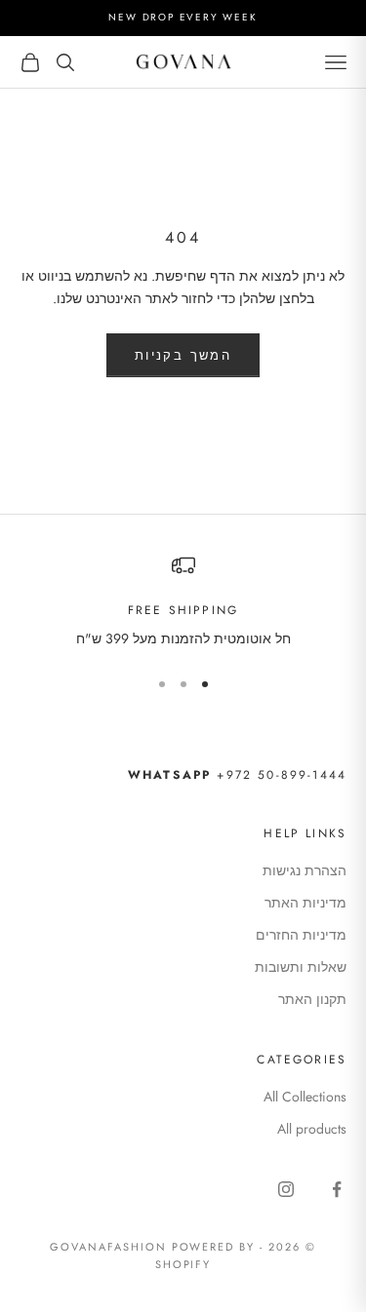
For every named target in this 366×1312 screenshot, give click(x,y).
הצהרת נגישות (304, 870)
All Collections (305, 1096)
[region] (183, 602)
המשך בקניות (183, 355)
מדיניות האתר (305, 902)
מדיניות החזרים (301, 935)
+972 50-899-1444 (237, 775)
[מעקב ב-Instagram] (286, 1189)
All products (311, 1128)
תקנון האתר (312, 999)
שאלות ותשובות (300, 967)
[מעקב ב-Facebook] (336, 1189)
